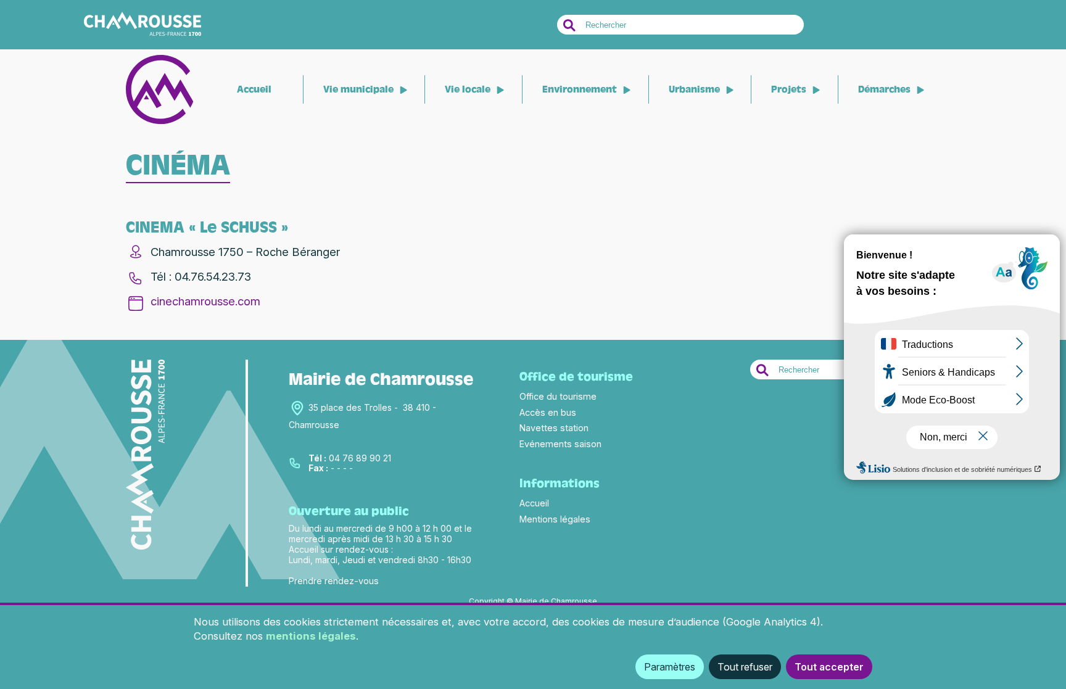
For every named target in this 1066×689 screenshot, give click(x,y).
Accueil (254, 89)
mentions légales (311, 636)
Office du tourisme (558, 396)
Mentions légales (554, 519)
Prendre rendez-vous (334, 581)
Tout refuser (744, 667)
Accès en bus (547, 412)
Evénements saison (560, 444)
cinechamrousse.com (205, 301)
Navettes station (554, 428)
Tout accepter (829, 667)
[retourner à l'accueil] (160, 121)
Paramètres (669, 667)
